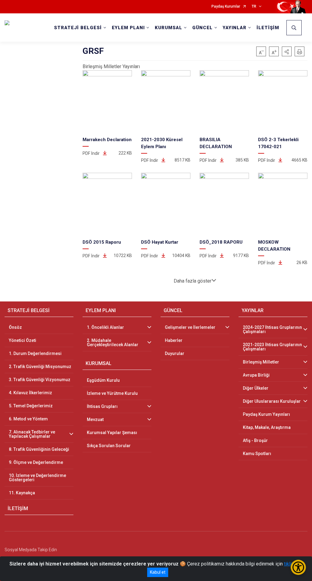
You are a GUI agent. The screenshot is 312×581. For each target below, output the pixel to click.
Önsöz (15, 327)
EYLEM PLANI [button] (128, 27)
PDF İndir (92, 153)
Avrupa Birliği (256, 375)
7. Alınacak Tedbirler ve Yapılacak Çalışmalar (32, 434)
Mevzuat (95, 419)
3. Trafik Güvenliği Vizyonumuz (39, 379)
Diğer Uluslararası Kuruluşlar (272, 401)
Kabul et (157, 572)
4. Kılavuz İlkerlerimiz (30, 392)
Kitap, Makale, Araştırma (267, 427)
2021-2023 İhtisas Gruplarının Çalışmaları (272, 346)
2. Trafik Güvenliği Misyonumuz (40, 366)
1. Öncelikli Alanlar (105, 327)
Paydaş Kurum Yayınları (266, 414)
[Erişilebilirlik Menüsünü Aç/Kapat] (298, 567)
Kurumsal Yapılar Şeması (112, 432)
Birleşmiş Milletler (261, 362)
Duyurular (174, 353)
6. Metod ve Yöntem (28, 418)
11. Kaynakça (22, 492)
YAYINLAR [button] (234, 27)
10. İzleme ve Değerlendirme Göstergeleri (37, 477)
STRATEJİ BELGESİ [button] (78, 27)
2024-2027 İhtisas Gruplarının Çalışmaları (272, 329)
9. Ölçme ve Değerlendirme (36, 462)
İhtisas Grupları (102, 406)
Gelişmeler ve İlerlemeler (190, 327)
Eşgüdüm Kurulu (103, 380)
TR (254, 7)
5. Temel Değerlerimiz (31, 405)
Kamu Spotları (257, 453)
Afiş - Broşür (255, 440)
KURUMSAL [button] (168, 27)
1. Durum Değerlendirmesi (35, 353)
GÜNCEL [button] (202, 27)
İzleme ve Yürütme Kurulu (112, 393)
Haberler (174, 340)
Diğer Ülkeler (255, 388)
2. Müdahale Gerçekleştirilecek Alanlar (112, 342)
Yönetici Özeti (22, 340)
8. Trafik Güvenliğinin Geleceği (39, 449)
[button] (287, 51)
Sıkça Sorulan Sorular (109, 445)
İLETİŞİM (268, 27)
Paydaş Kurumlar (225, 7)
